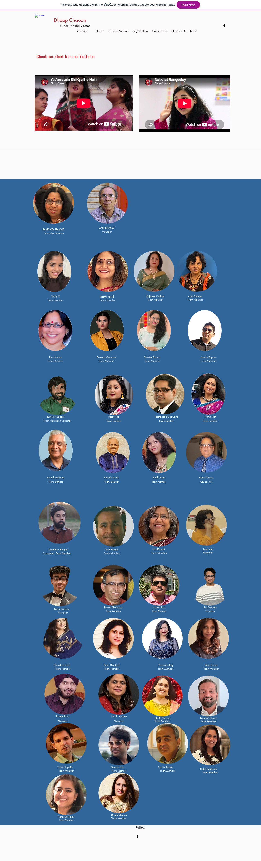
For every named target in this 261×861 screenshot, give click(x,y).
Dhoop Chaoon (70, 20)
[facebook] (224, 26)
